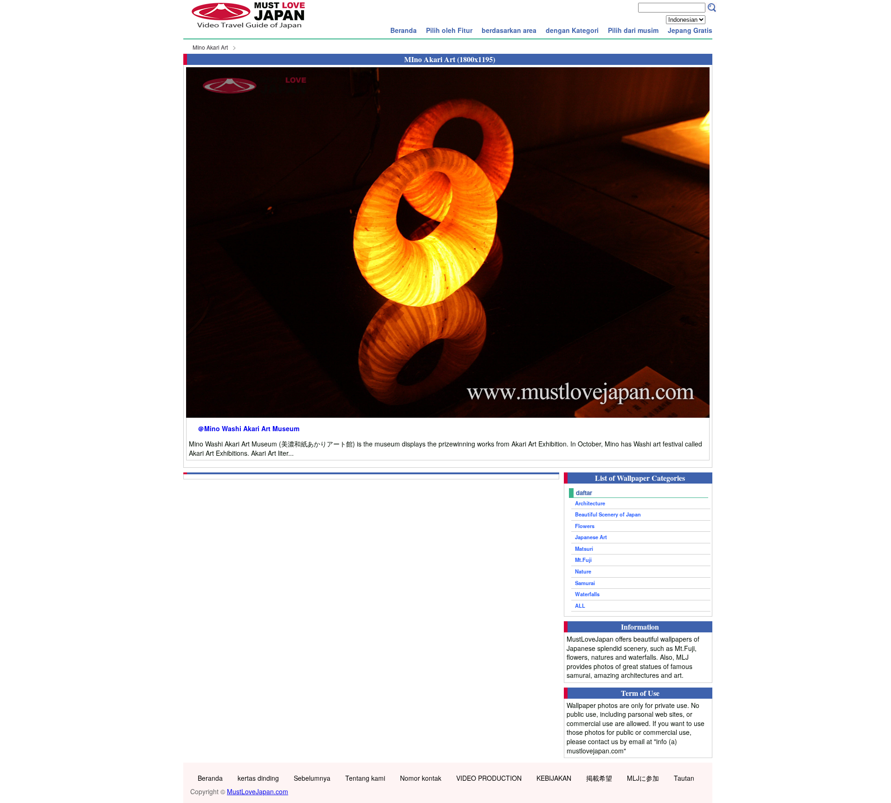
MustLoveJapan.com (257, 791)
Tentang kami (365, 778)
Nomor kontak (420, 778)
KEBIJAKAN (553, 778)
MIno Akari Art (210, 47)
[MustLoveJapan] (248, 29)
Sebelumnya (312, 778)
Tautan (684, 778)
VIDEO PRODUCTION (489, 778)
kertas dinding (258, 778)
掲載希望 (599, 778)
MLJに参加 (643, 778)
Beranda (403, 30)
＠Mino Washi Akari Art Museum (248, 428)
